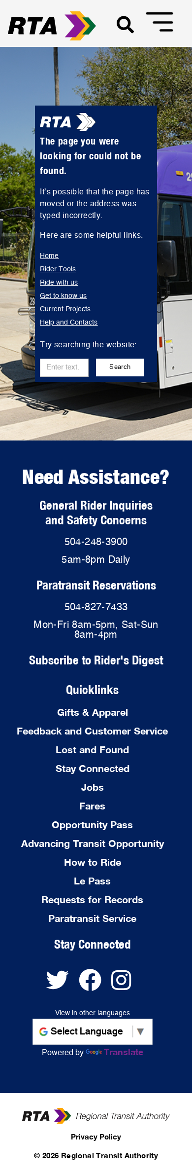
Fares (92, 805)
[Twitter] (62, 985)
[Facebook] (95, 985)
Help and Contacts (68, 322)
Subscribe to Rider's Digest (96, 659)
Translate (123, 1051)
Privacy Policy (96, 1136)
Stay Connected (92, 768)
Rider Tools (58, 269)
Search (119, 367)
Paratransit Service (92, 918)
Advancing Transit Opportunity (92, 843)
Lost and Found (92, 749)
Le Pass (92, 880)
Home (49, 256)
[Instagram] (124, 985)
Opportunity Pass (92, 824)
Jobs (92, 787)
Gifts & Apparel (92, 712)
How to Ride (92, 862)
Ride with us (59, 282)
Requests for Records (92, 899)
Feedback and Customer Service (92, 730)
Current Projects (65, 309)
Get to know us (63, 296)
